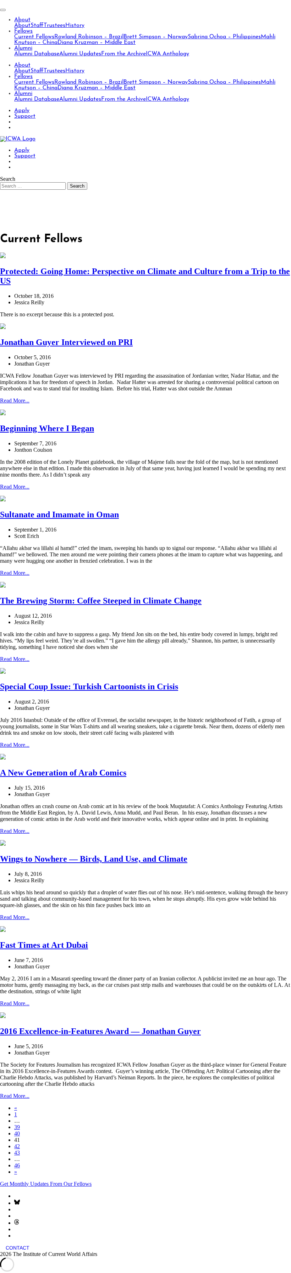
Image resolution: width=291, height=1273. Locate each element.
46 (17, 1165)
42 (17, 1146)
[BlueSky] (17, 1203)
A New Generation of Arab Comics (63, 772)
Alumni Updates (80, 54)
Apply (21, 110)
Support (24, 116)
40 (17, 1133)
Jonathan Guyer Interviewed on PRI (66, 342)
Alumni (23, 48)
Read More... (14, 401)
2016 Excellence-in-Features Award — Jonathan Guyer (100, 1031)
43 (17, 1153)
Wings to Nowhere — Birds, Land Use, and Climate (93, 858)
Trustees (54, 25)
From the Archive (123, 54)
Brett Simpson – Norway (155, 37)
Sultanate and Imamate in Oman (59, 514)
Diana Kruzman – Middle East (96, 42)
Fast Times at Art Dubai (44, 945)
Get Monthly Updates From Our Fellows (46, 1184)
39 (17, 1127)
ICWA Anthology (167, 54)
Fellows (23, 31)
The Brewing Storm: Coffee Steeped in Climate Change (101, 600)
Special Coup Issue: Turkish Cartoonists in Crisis (89, 686)
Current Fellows (34, 37)
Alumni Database (36, 54)
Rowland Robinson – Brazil (88, 37)
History (74, 25)
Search (7, 179)
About (22, 20)
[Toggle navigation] (3, 10)
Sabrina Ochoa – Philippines (224, 37)
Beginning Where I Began (47, 428)
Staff (37, 25)
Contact (17, 1248)
